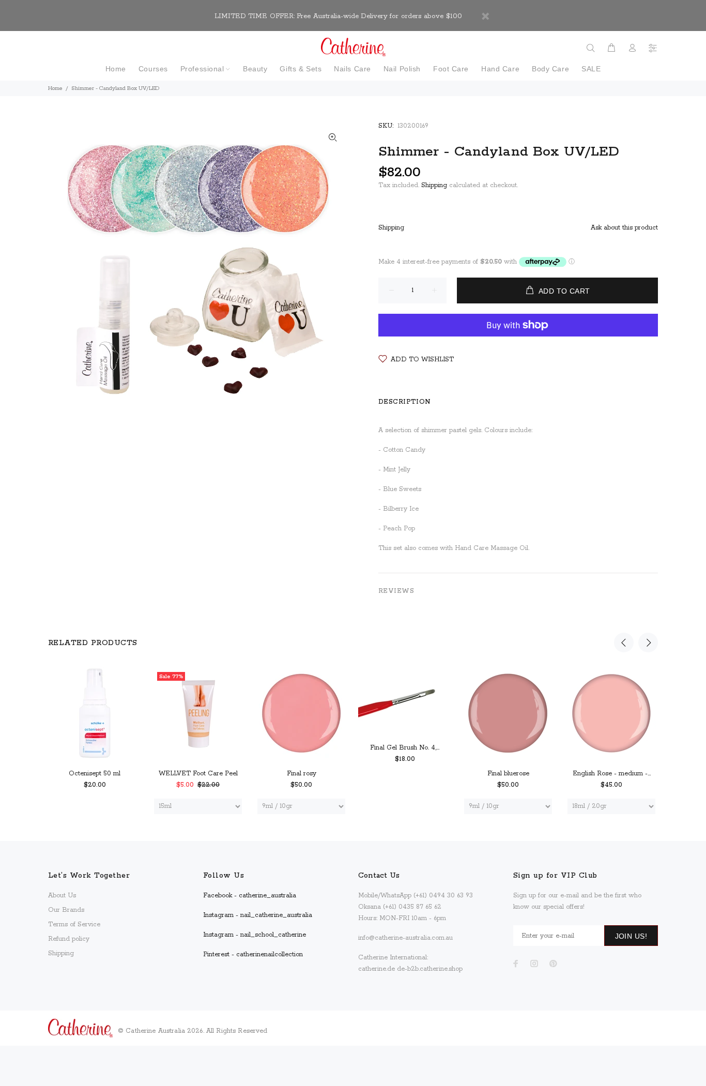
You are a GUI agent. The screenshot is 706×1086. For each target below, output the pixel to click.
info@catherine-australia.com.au (405, 938)
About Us (62, 895)
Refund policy (68, 939)
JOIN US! (631, 936)
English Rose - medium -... (612, 773)
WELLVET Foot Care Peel (198, 773)
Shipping (434, 185)
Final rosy (301, 773)
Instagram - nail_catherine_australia (257, 915)
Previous (624, 642)
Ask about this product (624, 228)
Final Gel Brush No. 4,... (404, 748)
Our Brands (66, 910)
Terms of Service (74, 924)
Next (648, 642)
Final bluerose (508, 773)
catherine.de (376, 969)
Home (55, 88)
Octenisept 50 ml (94, 773)
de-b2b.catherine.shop (430, 969)
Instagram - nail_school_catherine (254, 935)
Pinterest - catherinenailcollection (253, 954)
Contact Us (379, 875)
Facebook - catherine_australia (249, 895)
